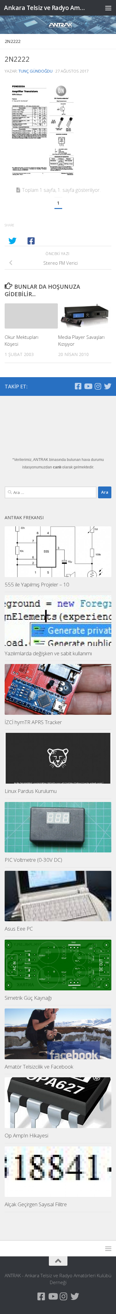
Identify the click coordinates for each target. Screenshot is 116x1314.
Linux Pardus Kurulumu (31, 791)
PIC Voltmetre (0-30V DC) (33, 859)
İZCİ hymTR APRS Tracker (33, 722)
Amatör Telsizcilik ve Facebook (39, 1066)
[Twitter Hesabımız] (107, 386)
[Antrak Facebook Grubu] (78, 386)
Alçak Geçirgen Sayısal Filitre (36, 1204)
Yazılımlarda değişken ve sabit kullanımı (48, 653)
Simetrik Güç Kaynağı (28, 997)
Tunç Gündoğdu (36, 71)
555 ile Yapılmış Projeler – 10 (37, 584)
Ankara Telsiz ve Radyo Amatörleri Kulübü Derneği (46, 7)
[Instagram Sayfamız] (97, 386)
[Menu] (108, 8)
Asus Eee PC (19, 928)
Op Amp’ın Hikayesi (26, 1135)
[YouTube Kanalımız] (88, 386)
